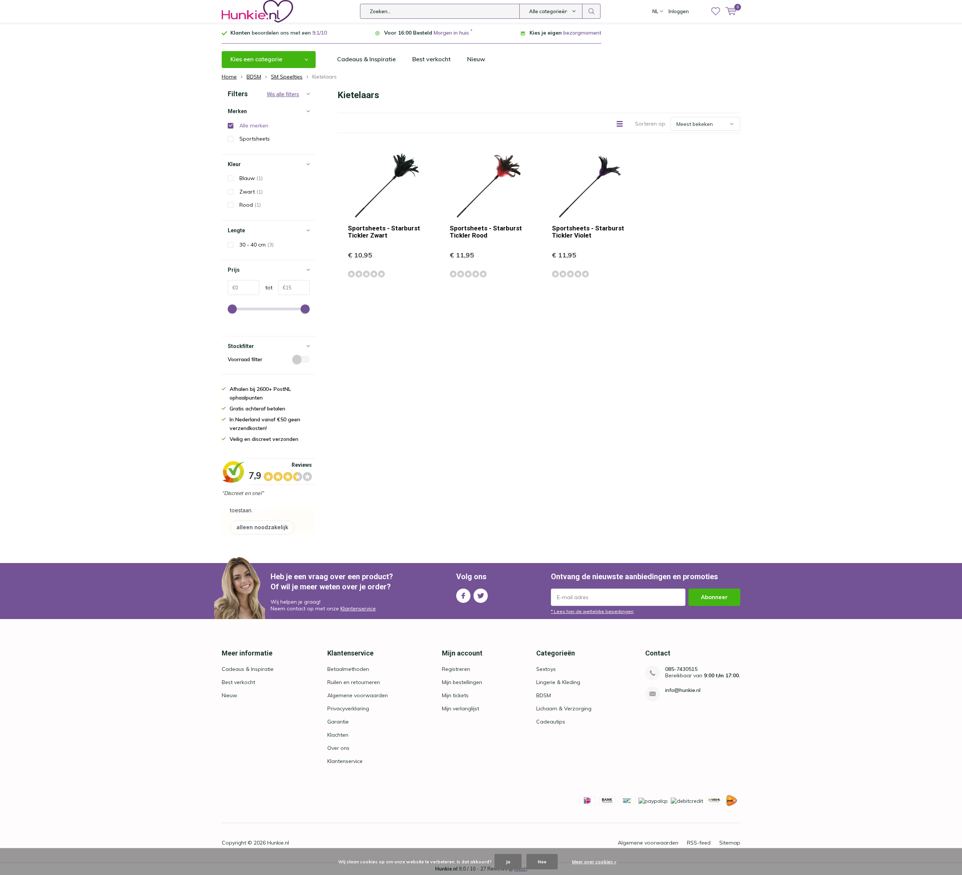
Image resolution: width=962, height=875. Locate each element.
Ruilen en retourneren (353, 682)
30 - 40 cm (256, 244)
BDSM (543, 695)
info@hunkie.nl (682, 690)
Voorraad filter (245, 359)
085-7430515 (681, 669)
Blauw (251, 178)
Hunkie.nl (278, 842)
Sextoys (546, 669)
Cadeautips (550, 721)
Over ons (338, 748)
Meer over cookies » (594, 861)
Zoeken (591, 11)
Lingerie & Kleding (558, 682)
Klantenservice (358, 608)
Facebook (463, 596)
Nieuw (476, 59)
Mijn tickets (455, 695)
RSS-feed (699, 842)
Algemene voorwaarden (357, 695)
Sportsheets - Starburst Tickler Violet (588, 231)
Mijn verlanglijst (460, 708)
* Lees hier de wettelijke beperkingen (592, 611)
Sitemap (729, 842)
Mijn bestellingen (462, 682)
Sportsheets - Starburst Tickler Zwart (384, 231)
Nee (542, 861)
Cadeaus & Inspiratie (366, 59)
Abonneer (714, 597)
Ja (508, 861)
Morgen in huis (451, 32)
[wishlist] (715, 11)
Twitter (480, 596)
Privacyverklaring (348, 708)
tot (265, 287)
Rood (250, 204)
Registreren (456, 669)
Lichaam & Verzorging (563, 708)
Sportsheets (254, 138)
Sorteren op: (650, 123)
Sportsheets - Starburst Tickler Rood (486, 231)
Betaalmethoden (348, 669)
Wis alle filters (283, 94)
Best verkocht (431, 59)
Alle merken (253, 125)
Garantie (338, 721)
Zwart (251, 191)
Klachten (337, 734)
